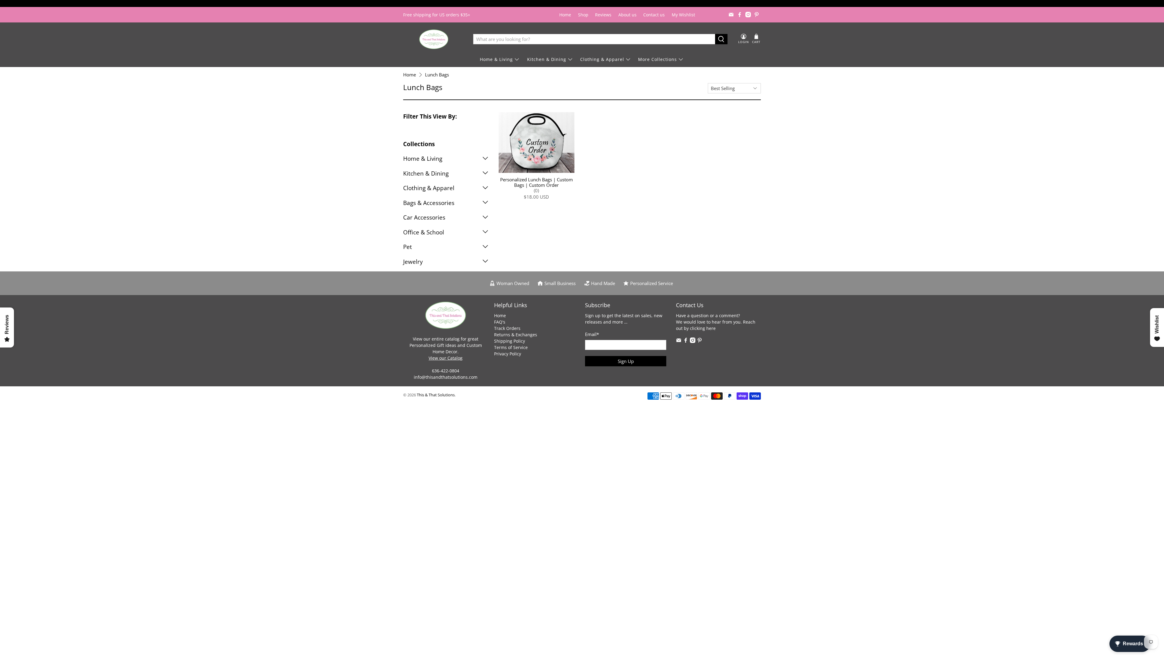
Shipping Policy (509, 341)
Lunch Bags (437, 74)
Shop (583, 15)
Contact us (654, 15)
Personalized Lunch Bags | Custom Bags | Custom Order (536, 182)
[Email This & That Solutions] (731, 14)
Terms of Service (511, 347)
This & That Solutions (436, 395)
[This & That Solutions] (433, 39)
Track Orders (507, 328)
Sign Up (626, 361)
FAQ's (499, 322)
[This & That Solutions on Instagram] (748, 14)
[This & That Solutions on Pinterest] (756, 14)
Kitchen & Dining (546, 59)
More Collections (657, 59)
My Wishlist (683, 15)
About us (627, 15)
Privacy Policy (507, 354)
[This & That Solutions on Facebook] (739, 14)
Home (565, 15)
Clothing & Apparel (602, 59)
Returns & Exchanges (515, 335)
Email (592, 334)
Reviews (603, 15)
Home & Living (496, 59)
